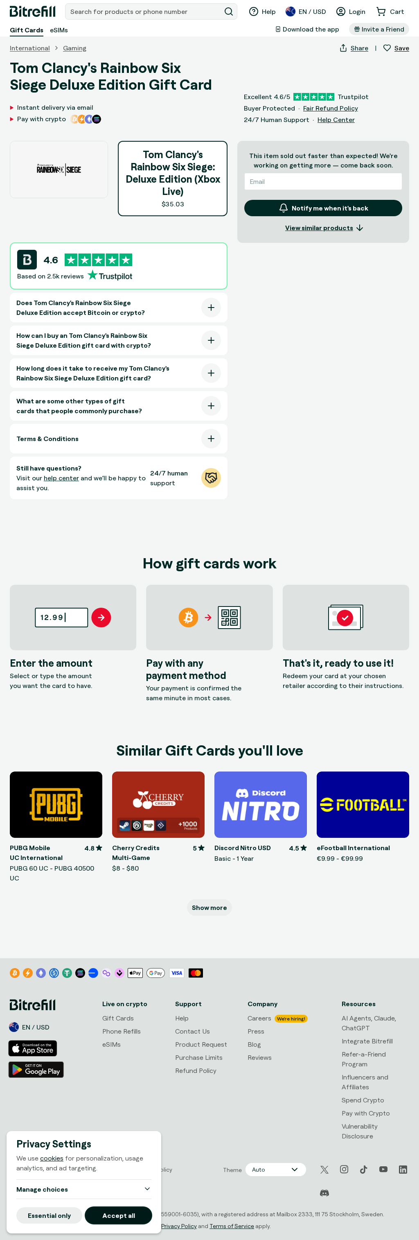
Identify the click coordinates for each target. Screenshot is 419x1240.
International (30, 48)
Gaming (74, 48)
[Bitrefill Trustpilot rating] (98, 259)
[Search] (229, 11)
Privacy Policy (179, 1225)
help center (61, 478)
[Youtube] (383, 1169)
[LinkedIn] (403, 1169)
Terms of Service (232, 1225)
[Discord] (324, 1193)
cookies (51, 1158)
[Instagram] (344, 1169)
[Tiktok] (364, 1169)
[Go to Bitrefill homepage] (32, 11)
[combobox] (143, 11)
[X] (324, 1170)
